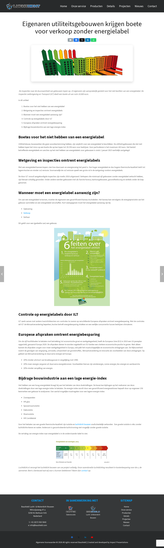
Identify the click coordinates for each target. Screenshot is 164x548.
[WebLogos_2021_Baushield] (93, 509)
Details (126, 516)
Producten (126, 513)
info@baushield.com (38, 525)
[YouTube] (92, 537)
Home (126, 506)
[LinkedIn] (85, 537)
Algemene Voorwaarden (46, 542)
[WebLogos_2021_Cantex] (71, 509)
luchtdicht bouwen (83, 424)
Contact (126, 525)
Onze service (126, 509)
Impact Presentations (119, 542)
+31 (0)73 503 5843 (38, 522)
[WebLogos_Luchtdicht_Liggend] (23, 6)
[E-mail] (70, 40)
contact (84, 470)
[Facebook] (72, 537)
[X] (78, 537)
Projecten (126, 519)
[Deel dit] (76, 40)
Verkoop (26, 213)
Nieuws (126, 522)
